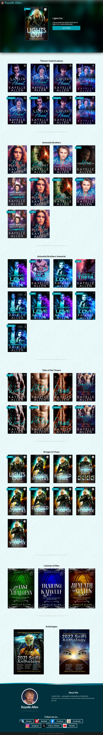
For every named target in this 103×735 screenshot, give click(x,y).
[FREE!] (36, 23)
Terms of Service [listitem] (50, 733)
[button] (27, 721)
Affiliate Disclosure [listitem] (59, 733)
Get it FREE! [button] (66, 28)
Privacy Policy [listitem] (42, 733)
